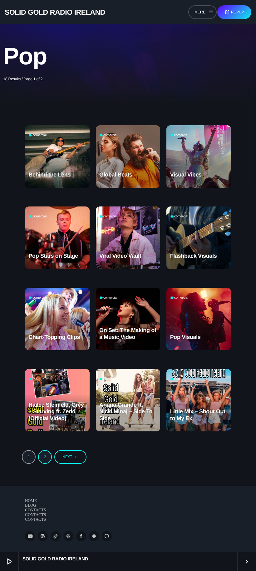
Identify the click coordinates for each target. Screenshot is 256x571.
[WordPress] (43, 536)
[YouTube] (30, 536)
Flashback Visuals (193, 256)
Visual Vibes (186, 174)
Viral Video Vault (120, 256)
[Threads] (68, 536)
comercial (39, 135)
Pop (35, 379)
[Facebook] (81, 536)
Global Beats (115, 174)
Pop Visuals (185, 337)
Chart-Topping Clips (54, 337)
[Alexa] (107, 536)
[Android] (94, 536)
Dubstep (109, 379)
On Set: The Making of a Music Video (127, 333)
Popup (234, 12)
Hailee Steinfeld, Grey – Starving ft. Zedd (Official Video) (56, 411)
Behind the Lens (49, 174)
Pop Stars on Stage (53, 256)
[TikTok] (56, 536)
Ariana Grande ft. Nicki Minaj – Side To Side (125, 411)
